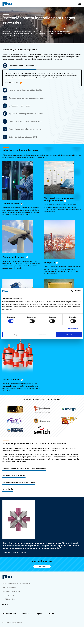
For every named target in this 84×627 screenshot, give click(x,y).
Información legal (9, 614)
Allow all (69, 335)
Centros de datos (10, 203)
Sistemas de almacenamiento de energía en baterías (60, 199)
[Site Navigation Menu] (80, 3)
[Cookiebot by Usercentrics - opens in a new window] (73, 291)
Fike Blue (25, 614)
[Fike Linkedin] (3, 604)
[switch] (32, 321)
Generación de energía (13, 257)
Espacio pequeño (10, 379)
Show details (73, 328)
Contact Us (42, 567)
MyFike (51, 614)
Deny (15, 335)
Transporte (49, 262)
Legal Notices (17, 622)
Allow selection (42, 335)
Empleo (39, 614)
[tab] (19, 66)
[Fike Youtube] (6, 604)
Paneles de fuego (11, 82)
